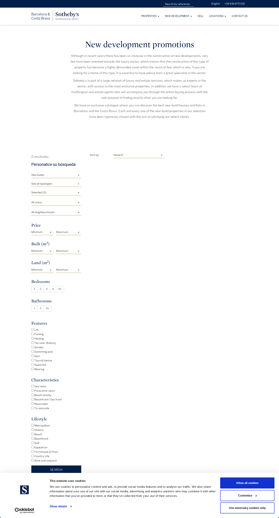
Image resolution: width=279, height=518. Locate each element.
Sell (200, 16)
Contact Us (240, 16)
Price (36, 225)
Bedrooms (40, 281)
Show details (58, 506)
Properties (149, 16)
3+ (47, 308)
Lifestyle (39, 419)
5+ (60, 289)
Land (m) (40, 262)
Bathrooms (41, 301)
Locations (216, 16)
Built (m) (40, 243)
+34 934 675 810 (234, 3)
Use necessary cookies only (247, 507)
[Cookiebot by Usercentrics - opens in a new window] (24, 510)
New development (177, 16)
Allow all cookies (247, 483)
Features (39, 323)
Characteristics (45, 380)
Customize (245, 495)
